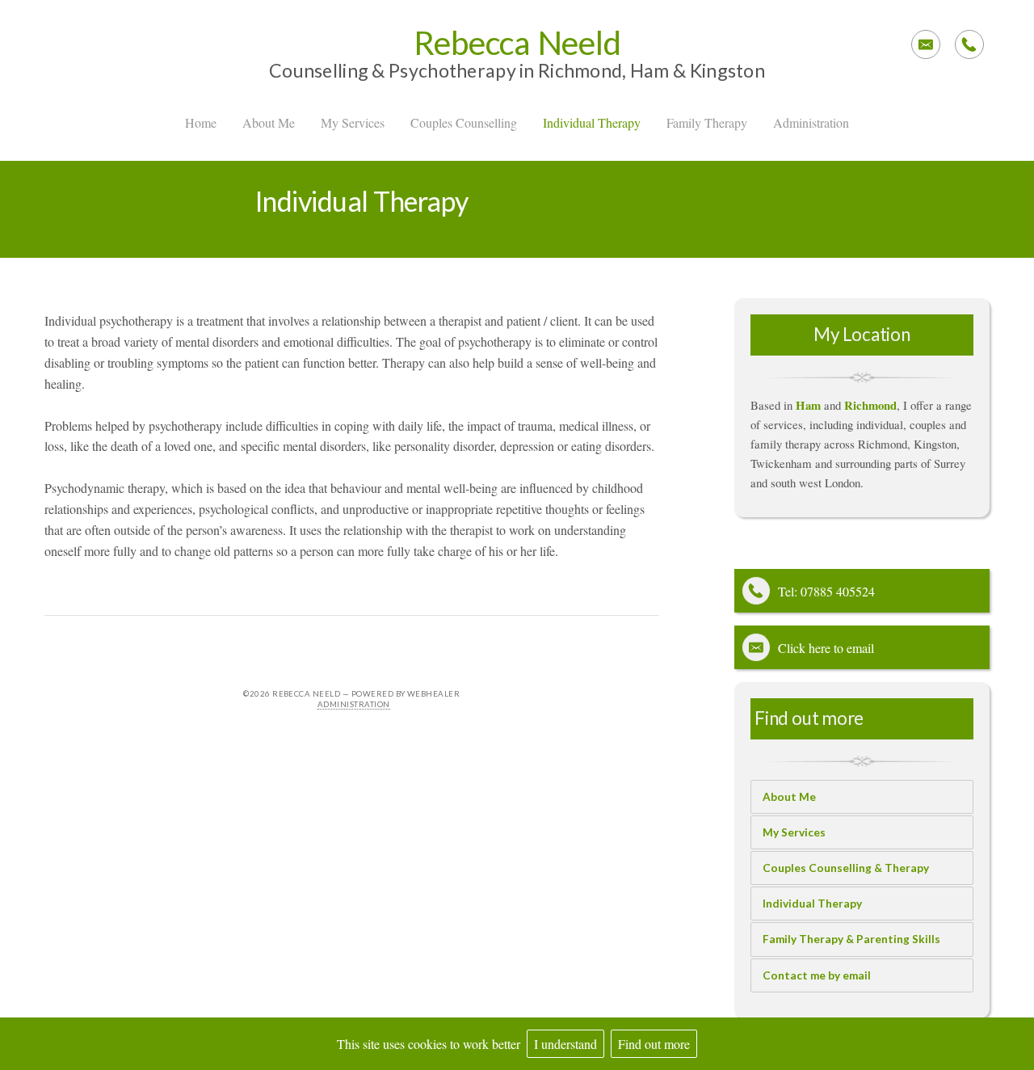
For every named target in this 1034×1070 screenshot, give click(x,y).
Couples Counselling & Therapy (846, 867)
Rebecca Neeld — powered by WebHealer (366, 693)
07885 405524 (838, 591)
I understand (565, 1043)
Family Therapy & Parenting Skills (851, 939)
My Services (794, 832)
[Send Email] (926, 44)
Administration (353, 704)
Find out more (654, 1043)
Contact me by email (817, 975)
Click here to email (826, 647)
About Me (789, 796)
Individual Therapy (812, 903)
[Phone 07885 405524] (969, 44)
